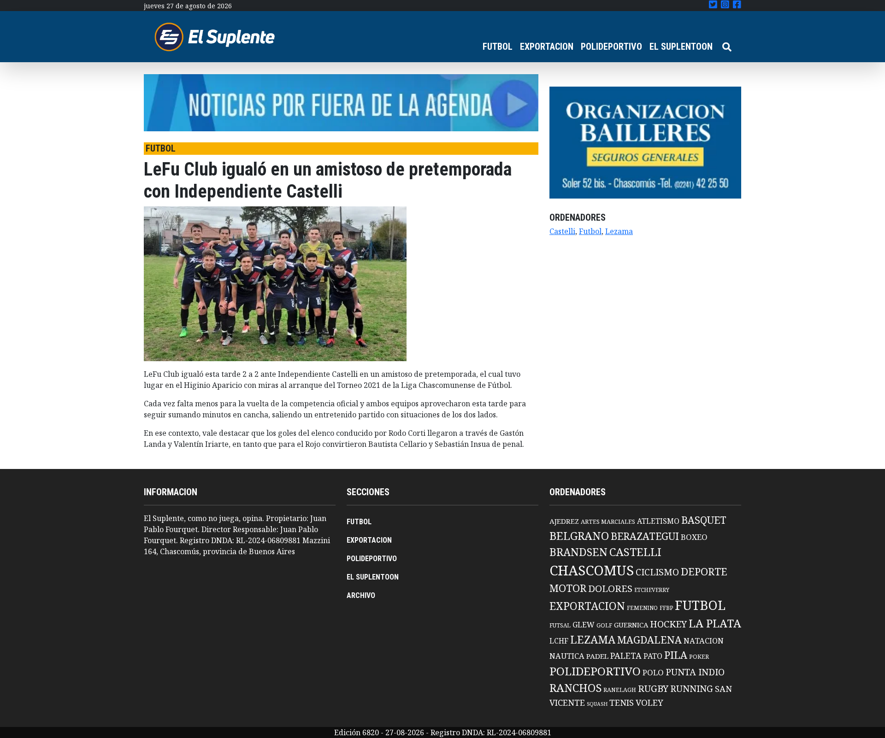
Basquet (703, 520)
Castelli (562, 231)
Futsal (560, 625)
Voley (649, 702)
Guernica (631, 624)
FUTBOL (498, 46)
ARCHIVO (361, 595)
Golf (604, 625)
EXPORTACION (546, 46)
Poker (699, 657)
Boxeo (694, 537)
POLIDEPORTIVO (611, 46)
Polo (653, 672)
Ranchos (575, 687)
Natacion (704, 640)
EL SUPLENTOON (681, 46)
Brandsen (578, 552)
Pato (652, 656)
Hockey (668, 624)
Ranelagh (619, 690)
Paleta (626, 655)
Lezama (619, 231)
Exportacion (587, 606)
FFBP (666, 608)
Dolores (610, 588)
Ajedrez (564, 521)
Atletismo (658, 521)
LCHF (558, 641)
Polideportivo (595, 671)
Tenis (621, 702)
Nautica (566, 655)
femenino (642, 607)
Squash (597, 704)
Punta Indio (695, 672)
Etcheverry (651, 589)
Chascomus (591, 570)
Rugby (653, 688)
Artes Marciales (608, 521)
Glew (583, 625)
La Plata (715, 623)
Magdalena (649, 639)
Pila (675, 655)
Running (691, 688)
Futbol (590, 231)
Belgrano (579, 535)
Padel (597, 656)
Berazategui (645, 536)
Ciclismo (657, 572)
